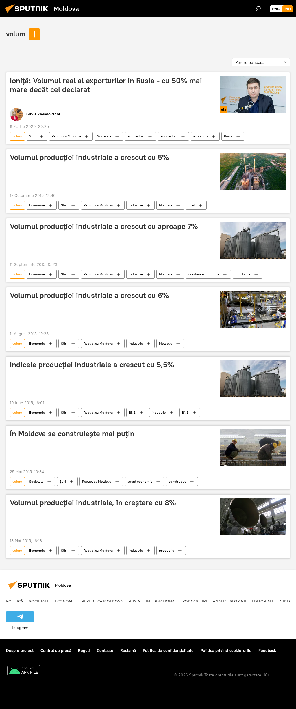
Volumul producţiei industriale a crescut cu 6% (89, 295)
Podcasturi (135, 136)
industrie (136, 205)
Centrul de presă (55, 650)
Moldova (165, 205)
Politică (14, 601)
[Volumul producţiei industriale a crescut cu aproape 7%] (253, 240)
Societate (104, 136)
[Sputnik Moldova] (28, 13)
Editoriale (263, 601)
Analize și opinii (229, 601)
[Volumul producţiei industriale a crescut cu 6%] (253, 309)
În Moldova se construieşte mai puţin (72, 433)
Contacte (105, 650)
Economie (37, 205)
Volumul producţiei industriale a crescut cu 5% (89, 157)
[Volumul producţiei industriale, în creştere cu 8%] (253, 516)
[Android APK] (23, 671)
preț (191, 205)
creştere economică (203, 274)
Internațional (161, 601)
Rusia (228, 136)
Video (286, 601)
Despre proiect (20, 650)
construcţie (177, 481)
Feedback (267, 650)
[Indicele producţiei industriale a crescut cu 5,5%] (253, 378)
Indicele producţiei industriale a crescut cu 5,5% (92, 364)
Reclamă (128, 650)
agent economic (139, 481)
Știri (32, 136)
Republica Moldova (66, 136)
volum (15, 33)
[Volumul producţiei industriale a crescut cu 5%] (253, 171)
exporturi (200, 136)
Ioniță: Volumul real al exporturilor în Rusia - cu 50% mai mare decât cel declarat (106, 85)
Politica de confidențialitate (168, 650)
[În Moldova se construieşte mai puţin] (253, 447)
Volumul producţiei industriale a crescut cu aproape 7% (104, 226)
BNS (132, 412)
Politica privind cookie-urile (226, 650)
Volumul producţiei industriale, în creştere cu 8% (93, 502)
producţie (242, 274)
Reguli (84, 650)
